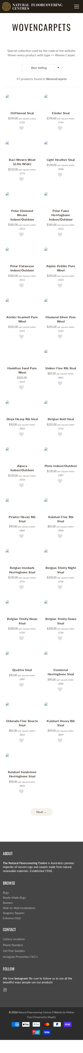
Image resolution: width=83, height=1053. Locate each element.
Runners (8, 902)
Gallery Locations (14, 939)
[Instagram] (5, 989)
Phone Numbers (13, 945)
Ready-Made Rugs (14, 897)
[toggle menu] (76, 6)
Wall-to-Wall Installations (19, 908)
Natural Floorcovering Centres (35, 1012)
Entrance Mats (12, 918)
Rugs (6, 892)
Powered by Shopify (45, 1017)
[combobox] (41, 67)
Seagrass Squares (14, 913)
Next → (41, 812)
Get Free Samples (14, 950)
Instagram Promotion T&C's (20, 956)
